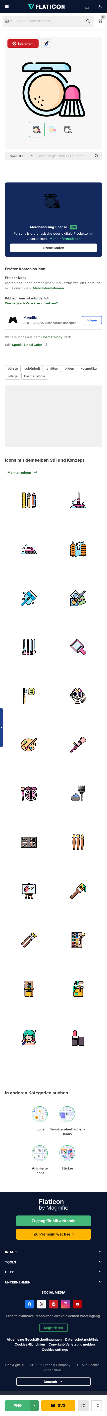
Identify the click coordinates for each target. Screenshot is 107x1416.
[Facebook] (29, 1304)
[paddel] (78, 647)
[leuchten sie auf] (29, 1037)
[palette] (78, 940)
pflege (13, 376)
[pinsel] (29, 647)
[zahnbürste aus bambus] (29, 695)
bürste (13, 368)
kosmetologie (34, 376)
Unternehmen (18, 1282)
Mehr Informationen (65, 239)
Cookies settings (55, 1349)
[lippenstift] (78, 1037)
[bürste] (78, 744)
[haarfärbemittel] (78, 793)
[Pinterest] (53, 1304)
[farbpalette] (29, 744)
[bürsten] (78, 500)
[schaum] (29, 598)
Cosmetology (51, 337)
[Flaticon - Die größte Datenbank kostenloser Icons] (46, 6)
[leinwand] (29, 891)
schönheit (32, 368)
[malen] (78, 988)
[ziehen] (78, 598)
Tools (10, 1262)
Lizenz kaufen (53, 248)
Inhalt (11, 1252)
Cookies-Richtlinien (30, 1344)
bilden (69, 368)
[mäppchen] (29, 988)
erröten (52, 368)
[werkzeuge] (29, 500)
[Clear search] (77, 21)
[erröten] (29, 793)
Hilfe (9, 1272)
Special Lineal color (27, 345)
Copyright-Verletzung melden (72, 1344)
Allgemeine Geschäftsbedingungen (34, 1339)
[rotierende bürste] (78, 549)
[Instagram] (65, 1304)
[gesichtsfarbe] (78, 695)
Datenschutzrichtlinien (83, 1339)
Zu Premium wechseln (54, 1234)
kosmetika (89, 368)
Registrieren (53, 1328)
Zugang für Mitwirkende (53, 1220)
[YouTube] (77, 1304)
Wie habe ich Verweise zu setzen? (31, 303)
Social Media (53, 1292)
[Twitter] (41, 1304)
